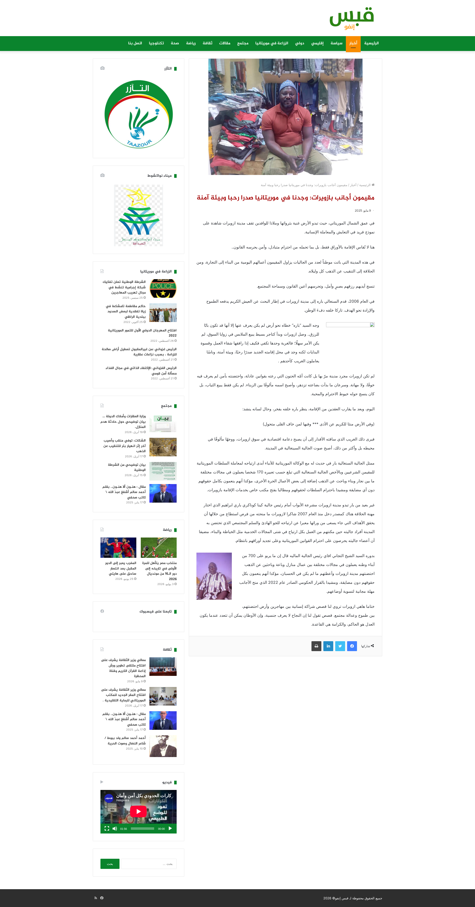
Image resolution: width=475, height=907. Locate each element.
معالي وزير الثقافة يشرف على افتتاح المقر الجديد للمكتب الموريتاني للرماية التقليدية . (123, 695)
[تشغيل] (170, 828)
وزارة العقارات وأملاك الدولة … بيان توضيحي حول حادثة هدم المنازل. (123, 422)
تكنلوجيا (156, 43)
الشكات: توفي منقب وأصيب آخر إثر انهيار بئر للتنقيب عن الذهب (124, 446)
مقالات (224, 43)
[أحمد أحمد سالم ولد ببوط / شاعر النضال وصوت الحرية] (163, 746)
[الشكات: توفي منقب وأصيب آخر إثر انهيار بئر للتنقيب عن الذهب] (163, 447)
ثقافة (207, 43)
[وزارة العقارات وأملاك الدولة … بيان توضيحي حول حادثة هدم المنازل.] (163, 423)
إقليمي (317, 43)
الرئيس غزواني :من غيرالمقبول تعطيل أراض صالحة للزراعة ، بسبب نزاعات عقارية (139, 352)
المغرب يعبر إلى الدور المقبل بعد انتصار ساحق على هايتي (120, 568)
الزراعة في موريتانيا (271, 43)
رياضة (191, 43)
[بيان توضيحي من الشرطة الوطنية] (163, 471)
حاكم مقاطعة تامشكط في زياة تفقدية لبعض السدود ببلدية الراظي (126, 311)
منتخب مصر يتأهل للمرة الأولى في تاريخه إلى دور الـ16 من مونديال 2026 (159, 571)
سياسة (336, 43)
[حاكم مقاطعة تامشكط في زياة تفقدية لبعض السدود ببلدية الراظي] (163, 312)
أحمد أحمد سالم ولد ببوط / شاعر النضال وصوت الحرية (125, 740)
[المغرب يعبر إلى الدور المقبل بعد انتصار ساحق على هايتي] (118, 548)
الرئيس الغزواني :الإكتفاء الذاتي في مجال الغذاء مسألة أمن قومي (141, 370)
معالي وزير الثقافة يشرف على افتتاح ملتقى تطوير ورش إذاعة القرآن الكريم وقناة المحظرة (123, 668)
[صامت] (114, 828)
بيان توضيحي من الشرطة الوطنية (127, 467)
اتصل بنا (135, 43)
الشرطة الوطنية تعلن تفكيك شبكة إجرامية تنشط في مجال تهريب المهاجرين (124, 287)
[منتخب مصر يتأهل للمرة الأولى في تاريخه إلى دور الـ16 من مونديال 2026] (159, 548)
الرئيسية (371, 43)
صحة (175, 43)
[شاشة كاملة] (106, 828)
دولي (299, 43)
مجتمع (242, 43)
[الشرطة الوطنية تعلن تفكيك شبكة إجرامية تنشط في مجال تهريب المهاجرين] (163, 288)
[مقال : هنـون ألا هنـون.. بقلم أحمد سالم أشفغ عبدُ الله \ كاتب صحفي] (163, 493)
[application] (138, 811)
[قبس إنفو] (348, 20)
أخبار (353, 43)
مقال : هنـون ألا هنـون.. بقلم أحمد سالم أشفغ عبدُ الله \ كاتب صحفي (124, 492)
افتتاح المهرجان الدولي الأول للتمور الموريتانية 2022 (142, 333)
